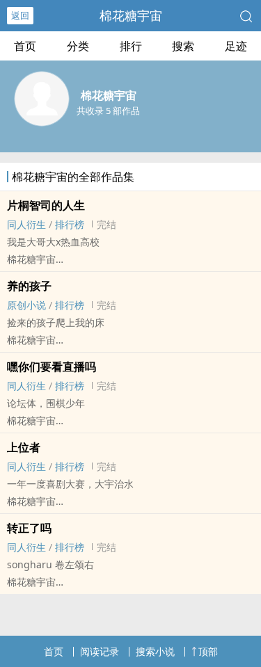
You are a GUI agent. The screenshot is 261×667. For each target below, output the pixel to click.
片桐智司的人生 (46, 205)
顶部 (208, 651)
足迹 (236, 46)
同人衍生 (26, 224)
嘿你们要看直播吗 (51, 366)
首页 (25, 46)
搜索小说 (155, 651)
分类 (78, 46)
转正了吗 (29, 528)
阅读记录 (99, 651)
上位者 (23, 447)
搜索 (183, 46)
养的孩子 (29, 286)
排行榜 (69, 224)
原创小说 (26, 305)
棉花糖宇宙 (131, 15)
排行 (131, 46)
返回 (20, 15)
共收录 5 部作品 (108, 110)
